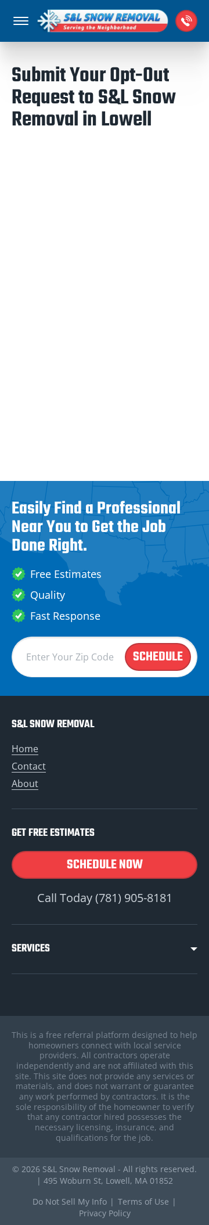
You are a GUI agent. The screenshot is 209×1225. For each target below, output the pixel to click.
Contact (29, 766)
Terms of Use (143, 1201)
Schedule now (105, 865)
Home (25, 748)
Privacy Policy (105, 1213)
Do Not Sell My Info (70, 1201)
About (25, 783)
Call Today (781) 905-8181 (104, 898)
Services (31, 949)
